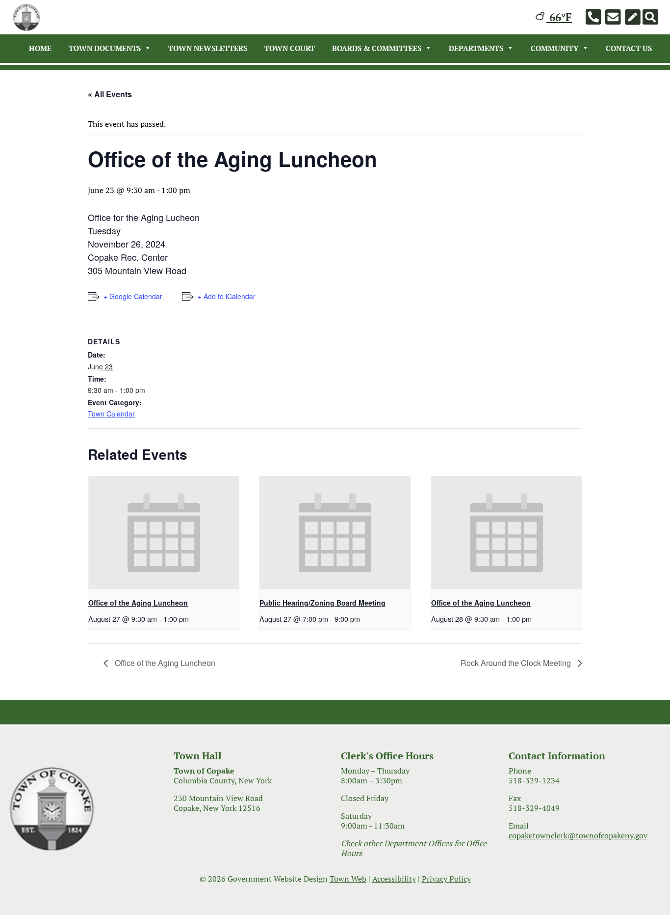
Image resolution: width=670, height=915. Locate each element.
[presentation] (163, 532)
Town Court (289, 48)
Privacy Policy (446, 878)
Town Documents (105, 48)
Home (40, 48)
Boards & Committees (376, 48)
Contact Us (629, 48)
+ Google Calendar (132, 296)
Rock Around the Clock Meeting (517, 662)
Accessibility (394, 878)
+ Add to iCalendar (227, 296)
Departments (476, 48)
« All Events (110, 94)
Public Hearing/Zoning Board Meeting (322, 603)
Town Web (348, 878)
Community (554, 48)
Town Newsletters (207, 48)
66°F (559, 17)
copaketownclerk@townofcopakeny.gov (578, 835)
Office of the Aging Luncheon (138, 603)
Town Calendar (111, 413)
